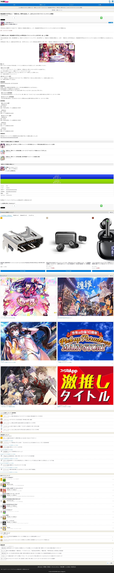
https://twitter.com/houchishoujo (11, 191)
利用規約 (45, 566)
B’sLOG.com (73, 566)
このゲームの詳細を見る (11, 170)
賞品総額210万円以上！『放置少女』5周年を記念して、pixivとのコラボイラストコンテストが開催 (65, 7)
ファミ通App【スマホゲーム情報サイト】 (26, 7)
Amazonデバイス (23, 215)
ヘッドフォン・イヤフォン (6, 215)
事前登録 (53, 10)
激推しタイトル (59, 10)
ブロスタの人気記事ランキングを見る (7, 449)
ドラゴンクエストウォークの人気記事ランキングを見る (9, 445)
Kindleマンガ (15, 215)
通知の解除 (62, 566)
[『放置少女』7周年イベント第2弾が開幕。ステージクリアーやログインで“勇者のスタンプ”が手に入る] (23, 153)
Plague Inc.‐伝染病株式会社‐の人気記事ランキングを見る (9, 458)
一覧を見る (111, 212)
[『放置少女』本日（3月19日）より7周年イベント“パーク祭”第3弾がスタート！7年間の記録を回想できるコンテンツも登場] (27, 147)
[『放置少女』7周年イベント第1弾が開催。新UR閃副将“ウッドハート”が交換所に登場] (20, 159)
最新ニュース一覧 (37, 7)
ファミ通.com (67, 566)
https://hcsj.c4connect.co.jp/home (11, 189)
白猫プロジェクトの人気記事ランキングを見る (8, 454)
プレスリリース (44, 7)
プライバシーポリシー (55, 566)
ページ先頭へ (110, 563)
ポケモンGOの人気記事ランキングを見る (7, 463)
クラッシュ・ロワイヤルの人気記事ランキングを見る (9, 467)
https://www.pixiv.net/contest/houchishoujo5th (9, 137)
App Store (57, 177)
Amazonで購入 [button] (23, 271)
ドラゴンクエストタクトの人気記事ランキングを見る (9, 472)
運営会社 (49, 566)
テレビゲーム (31, 215)
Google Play (57, 181)
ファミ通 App (4, 2)
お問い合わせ (40, 566)
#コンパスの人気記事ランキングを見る (7, 440)
